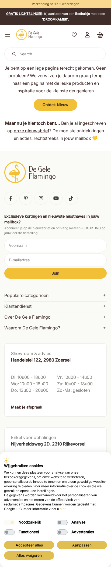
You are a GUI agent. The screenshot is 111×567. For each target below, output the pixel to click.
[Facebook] (10, 198)
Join (55, 273)
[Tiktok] (71, 198)
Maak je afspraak (26, 407)
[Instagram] (40, 198)
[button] (6, 34)
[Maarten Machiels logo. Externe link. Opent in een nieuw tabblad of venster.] (6, 460)
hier (62, 509)
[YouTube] (56, 198)
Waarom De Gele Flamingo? (32, 327)
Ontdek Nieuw (55, 104)
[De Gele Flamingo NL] (29, 34)
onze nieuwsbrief (31, 130)
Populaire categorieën (26, 295)
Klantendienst (18, 306)
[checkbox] (9, 522)
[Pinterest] (25, 198)
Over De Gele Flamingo (27, 317)
